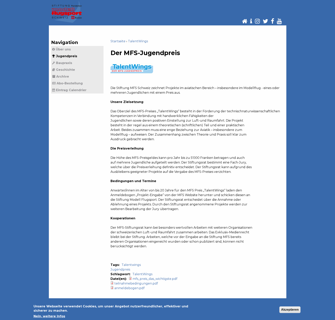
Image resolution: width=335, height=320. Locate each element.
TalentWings (138, 41)
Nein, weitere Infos (49, 316)
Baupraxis (64, 63)
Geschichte (65, 70)
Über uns (63, 49)
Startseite (118, 41)
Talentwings (131, 265)
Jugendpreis (120, 269)
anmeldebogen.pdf (129, 288)
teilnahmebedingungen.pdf (136, 283)
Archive (62, 76)
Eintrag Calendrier (71, 90)
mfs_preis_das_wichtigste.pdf (155, 279)
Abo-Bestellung (70, 83)
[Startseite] (66, 11)
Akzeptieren (290, 309)
